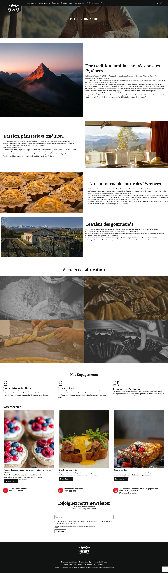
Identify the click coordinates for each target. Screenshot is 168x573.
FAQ (95, 564)
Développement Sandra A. (109, 567)
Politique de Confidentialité (86, 567)
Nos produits (68, 564)
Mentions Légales (97, 567)
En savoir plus (10, 481)
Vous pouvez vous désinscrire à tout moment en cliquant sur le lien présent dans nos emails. (75, 527)
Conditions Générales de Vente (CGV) (70, 567)
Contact (100, 564)
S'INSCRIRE (60, 531)
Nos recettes (88, 564)
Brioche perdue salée (68, 470)
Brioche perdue (120, 470)
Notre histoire (78, 564)
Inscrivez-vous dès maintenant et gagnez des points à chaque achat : (138, 491)
